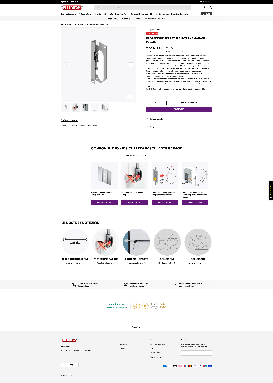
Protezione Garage (86, 14)
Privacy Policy (155, 353)
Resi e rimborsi (155, 357)
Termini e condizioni (157, 344)
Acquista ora (179, 109)
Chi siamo (123, 344)
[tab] (69, 120)
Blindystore (69, 375)
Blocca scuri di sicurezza (159, 14)
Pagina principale (66, 24)
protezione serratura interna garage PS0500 (97, 24)
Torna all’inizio (136, 327)
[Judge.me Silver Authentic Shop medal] (154, 306)
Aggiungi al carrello (189, 103)
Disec (148, 30)
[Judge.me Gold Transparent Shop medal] (136, 306)
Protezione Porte (121, 14)
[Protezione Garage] (105, 242)
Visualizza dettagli (104, 202)
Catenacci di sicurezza (139, 14)
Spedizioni (154, 348)
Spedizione (161, 52)
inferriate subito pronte (104, 14)
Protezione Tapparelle (179, 14)
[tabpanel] (98, 125)
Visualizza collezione (166, 263)
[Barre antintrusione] (75, 242)
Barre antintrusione (68, 14)
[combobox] (142, 7)
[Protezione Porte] (136, 242)
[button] (210, 7)
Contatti (123, 348)
